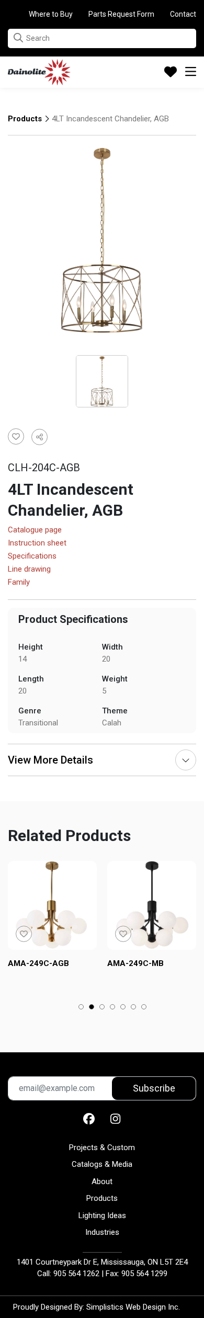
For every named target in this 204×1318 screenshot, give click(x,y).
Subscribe (154, 1088)
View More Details (50, 760)
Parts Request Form (121, 14)
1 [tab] (81, 1007)
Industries (102, 1232)
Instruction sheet (37, 543)
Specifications (32, 556)
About (102, 1181)
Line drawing (29, 569)
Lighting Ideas (102, 1215)
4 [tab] (112, 1007)
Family (19, 582)
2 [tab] (91, 1007)
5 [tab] (123, 1007)
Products (25, 118)
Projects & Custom (102, 1147)
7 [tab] (144, 1007)
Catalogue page (35, 530)
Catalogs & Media (102, 1164)
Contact (183, 14)
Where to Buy (51, 14)
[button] (18, 38)
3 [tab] (102, 1007)
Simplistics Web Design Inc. (133, 1307)
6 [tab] (133, 1007)
